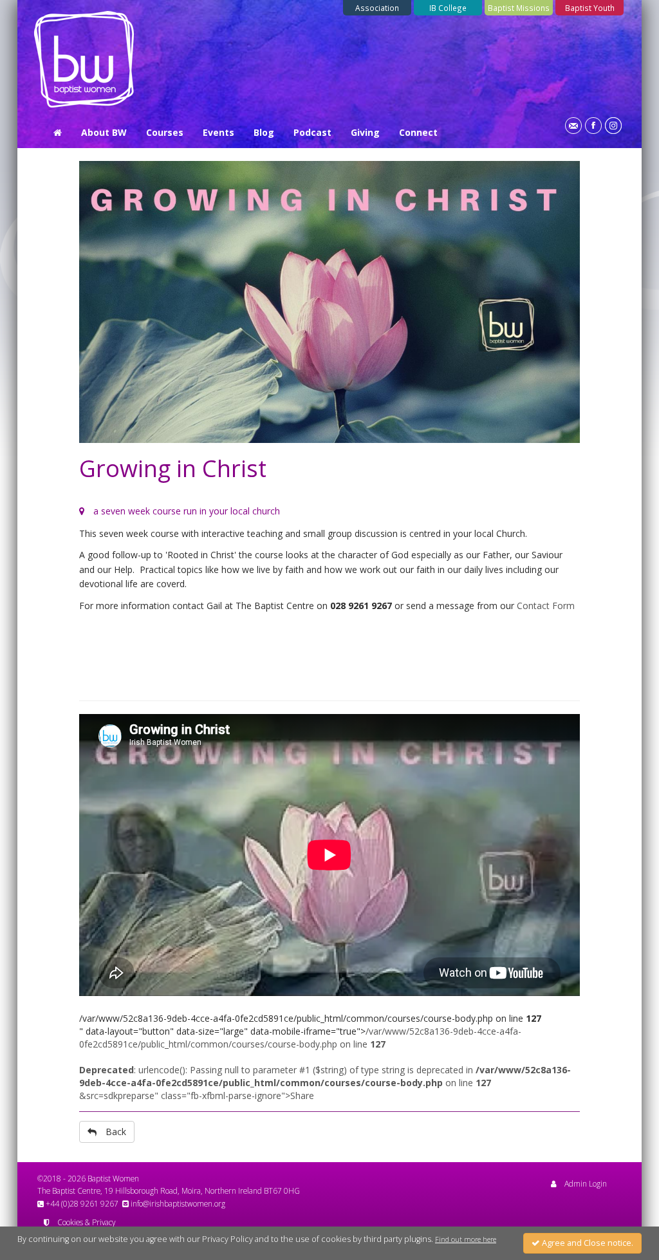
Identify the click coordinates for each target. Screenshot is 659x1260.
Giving (365, 132)
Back (116, 1131)
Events (218, 132)
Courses (164, 132)
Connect (418, 132)
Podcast (312, 132)
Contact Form (546, 605)
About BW (104, 132)
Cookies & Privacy (86, 1222)
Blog (264, 132)
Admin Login (585, 1183)
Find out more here (465, 1239)
